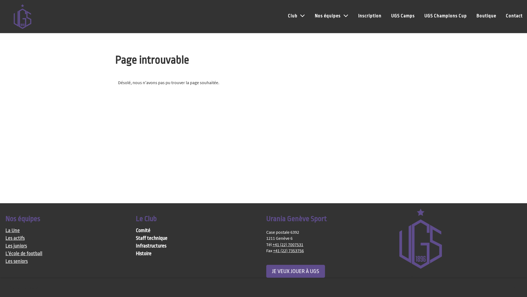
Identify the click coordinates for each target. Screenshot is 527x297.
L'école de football (23, 254)
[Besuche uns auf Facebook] (401, 274)
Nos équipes (328, 15)
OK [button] (512, 287)
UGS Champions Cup (445, 15)
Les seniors (16, 261)
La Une (12, 230)
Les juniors (16, 246)
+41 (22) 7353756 (288, 250)
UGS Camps (403, 15)
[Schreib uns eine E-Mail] (422, 274)
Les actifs (15, 238)
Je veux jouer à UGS (295, 271)
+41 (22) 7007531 (288, 244)
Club (292, 15)
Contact (514, 15)
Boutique (486, 15)
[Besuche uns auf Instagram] (411, 274)
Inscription (370, 15)
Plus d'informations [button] (25, 287)
